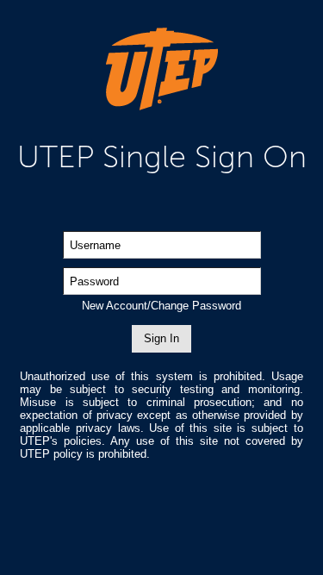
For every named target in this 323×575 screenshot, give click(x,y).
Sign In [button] (161, 338)
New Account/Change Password (161, 305)
